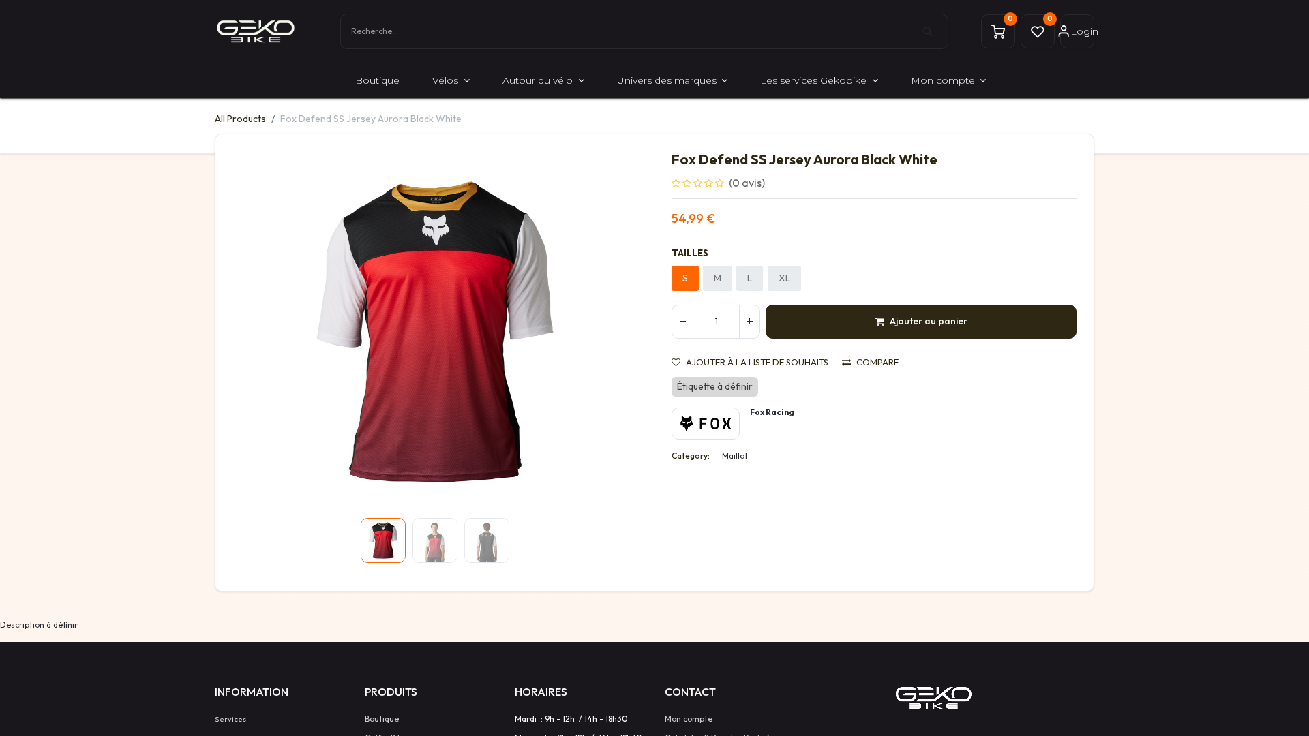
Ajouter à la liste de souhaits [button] (757, 362)
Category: (691, 455)
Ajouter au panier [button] (928, 321)
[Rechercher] (935, 31)
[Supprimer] (682, 321)
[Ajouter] (749, 321)
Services (230, 719)
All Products (240, 118)
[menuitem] (377, 80)
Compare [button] (877, 362)
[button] (262, 332)
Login (1082, 31)
